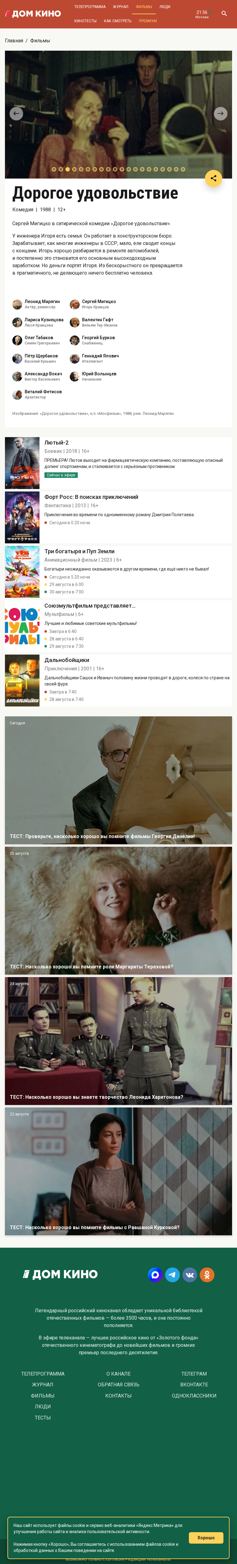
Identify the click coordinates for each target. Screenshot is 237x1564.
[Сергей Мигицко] (75, 305)
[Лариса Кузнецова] (17, 322)
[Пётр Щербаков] (17, 359)
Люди (165, 7)
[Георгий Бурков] (75, 340)
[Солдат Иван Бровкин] (118, 1041)
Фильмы (144, 7)
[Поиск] (224, 14)
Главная (14, 41)
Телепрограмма (90, 7)
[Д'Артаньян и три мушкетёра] (118, 911)
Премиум (148, 21)
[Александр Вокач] (17, 377)
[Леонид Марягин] (17, 305)
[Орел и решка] (118, 780)
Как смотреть (117, 21)
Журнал (120, 7)
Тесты (43, 1418)
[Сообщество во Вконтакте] (189, 1274)
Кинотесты (85, 21)
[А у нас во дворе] (118, 1171)
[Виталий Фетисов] (17, 395)
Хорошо (206, 1537)
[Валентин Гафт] (75, 322)
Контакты (118, 1396)
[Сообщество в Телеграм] (172, 1274)
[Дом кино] (33, 14)
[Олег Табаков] (17, 340)
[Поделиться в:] (213, 178)
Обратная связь (118, 1385)
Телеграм (194, 1374)
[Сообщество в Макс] (155, 1274)
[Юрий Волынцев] (75, 377)
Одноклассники (194, 1396)
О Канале (118, 1374)
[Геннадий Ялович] (75, 359)
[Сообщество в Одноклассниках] (207, 1274)
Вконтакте (194, 1385)
